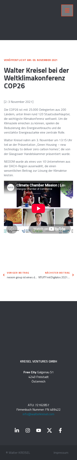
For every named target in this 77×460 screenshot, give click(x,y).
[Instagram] (28, 430)
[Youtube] (38, 430)
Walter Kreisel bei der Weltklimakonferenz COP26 (36, 78)
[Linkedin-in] (17, 430)
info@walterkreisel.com (38, 414)
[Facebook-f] (60, 430)
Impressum (61, 452)
